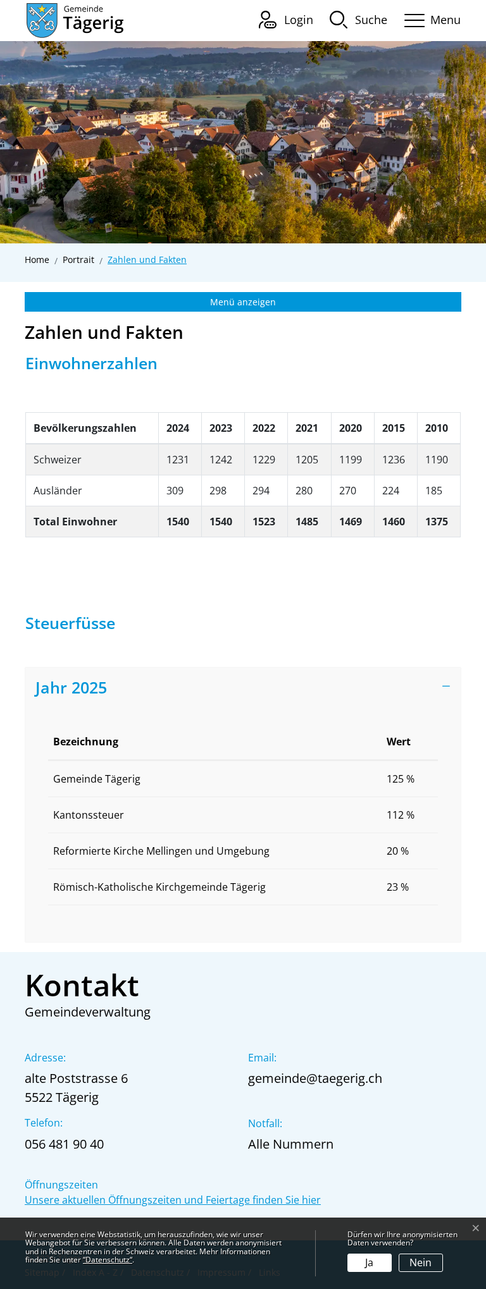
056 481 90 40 (64, 1143)
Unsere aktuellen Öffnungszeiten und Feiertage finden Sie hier (173, 1200)
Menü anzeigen (243, 302)
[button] (358, 19)
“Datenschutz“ (107, 1259)
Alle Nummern (290, 1143)
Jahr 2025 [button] (71, 687)
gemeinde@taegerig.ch (315, 1078)
